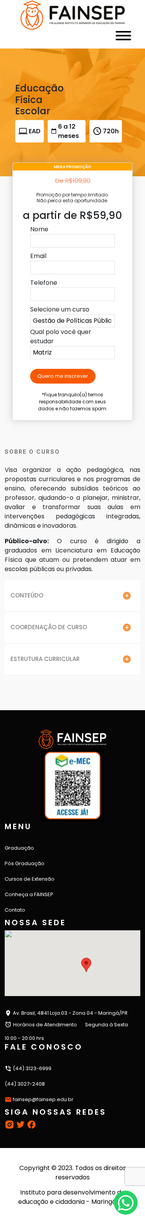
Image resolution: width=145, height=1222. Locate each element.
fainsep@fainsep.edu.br (43, 1099)
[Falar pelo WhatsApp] (125, 1202)
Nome (39, 229)
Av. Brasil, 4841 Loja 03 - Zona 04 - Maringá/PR (70, 1013)
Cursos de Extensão (30, 879)
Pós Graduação (24, 863)
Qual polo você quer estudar (60, 336)
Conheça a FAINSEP (29, 894)
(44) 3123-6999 (31, 1068)
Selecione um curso (59, 309)
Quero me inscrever (63, 376)
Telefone (43, 282)
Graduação (19, 848)
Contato (15, 910)
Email (38, 255)
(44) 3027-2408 (25, 1084)
